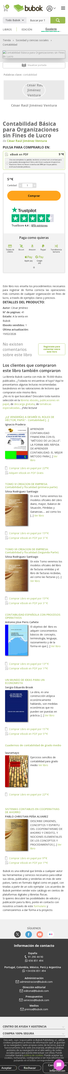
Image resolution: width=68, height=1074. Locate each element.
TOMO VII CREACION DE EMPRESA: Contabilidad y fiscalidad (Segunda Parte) (32, 550)
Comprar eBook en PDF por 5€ (28, 733)
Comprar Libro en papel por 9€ (27, 858)
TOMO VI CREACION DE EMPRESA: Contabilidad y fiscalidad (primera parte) (31, 485)
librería (24, 400)
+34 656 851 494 (36, 971)
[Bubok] (28, 7)
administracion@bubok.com (36, 981)
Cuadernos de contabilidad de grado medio (33, 745)
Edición (27, 29)
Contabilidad (10, 44)
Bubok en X (17, 934)
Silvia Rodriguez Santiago (21, 491)
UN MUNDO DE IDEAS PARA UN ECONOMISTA (25, 681)
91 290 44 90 (35, 956)
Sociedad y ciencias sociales (32, 40)
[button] (51, 8)
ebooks (34, 400)
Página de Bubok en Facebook (28, 934)
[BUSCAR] (57, 20)
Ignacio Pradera (15, 424)
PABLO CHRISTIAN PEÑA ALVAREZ (26, 816)
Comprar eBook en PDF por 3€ (28, 538)
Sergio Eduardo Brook (19, 687)
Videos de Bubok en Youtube (39, 934)
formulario (40, 906)
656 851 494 (36, 960)
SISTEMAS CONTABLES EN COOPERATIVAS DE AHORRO (32, 810)
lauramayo (12, 752)
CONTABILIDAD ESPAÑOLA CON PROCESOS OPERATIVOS (32, 616)
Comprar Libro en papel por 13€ (28, 664)
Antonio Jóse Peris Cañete (22, 622)
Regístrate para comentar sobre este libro (51, 349)
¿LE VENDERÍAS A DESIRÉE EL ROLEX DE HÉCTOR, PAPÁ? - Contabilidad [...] (29, 418)
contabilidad (30, 74)
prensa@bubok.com (36, 1009)
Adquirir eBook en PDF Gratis (26, 473)
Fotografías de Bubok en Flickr (50, 934)
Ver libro (39, 515)
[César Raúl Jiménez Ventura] (34, 90)
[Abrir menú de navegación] (63, 8)
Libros (7, 29)
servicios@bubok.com (36, 1000)
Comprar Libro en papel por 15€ (28, 533)
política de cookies (33, 1055)
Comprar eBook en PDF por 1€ (28, 668)
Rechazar (30, 1068)
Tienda (7, 40)
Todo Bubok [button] (12, 20)
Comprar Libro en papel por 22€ (28, 468)
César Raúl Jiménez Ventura (34, 105)
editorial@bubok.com (36, 991)
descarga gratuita (24, 404)
